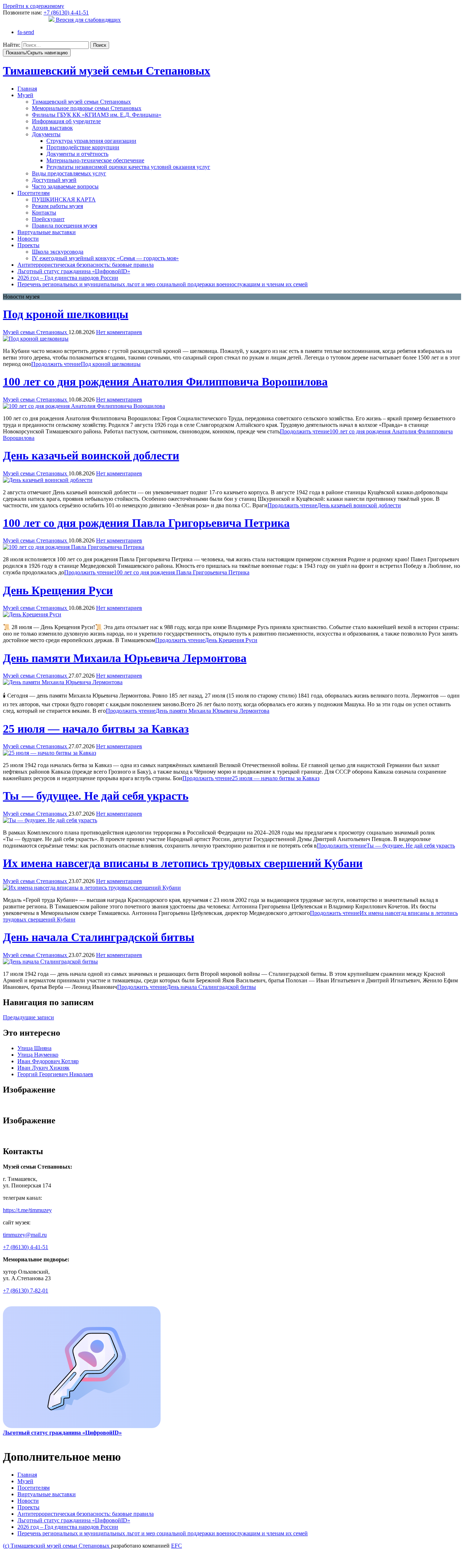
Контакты (44, 212)
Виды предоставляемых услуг (69, 173)
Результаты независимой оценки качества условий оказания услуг (128, 167)
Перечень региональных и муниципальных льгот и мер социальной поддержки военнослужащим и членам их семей (162, 284)
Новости (28, 239)
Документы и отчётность (77, 154)
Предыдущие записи (28, 1017)
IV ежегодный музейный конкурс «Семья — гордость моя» (105, 258)
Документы (46, 134)
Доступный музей (54, 180)
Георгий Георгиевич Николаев (55, 1074)
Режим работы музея (57, 206)
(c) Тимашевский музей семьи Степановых (57, 1546)
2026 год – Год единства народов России (67, 278)
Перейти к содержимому (33, 6)
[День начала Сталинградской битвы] (50, 961)
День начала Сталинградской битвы (98, 937)
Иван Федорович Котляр (48, 1061)
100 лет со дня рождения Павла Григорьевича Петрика (146, 522)
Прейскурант (48, 219)
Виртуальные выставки (46, 232)
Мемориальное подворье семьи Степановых (86, 108)
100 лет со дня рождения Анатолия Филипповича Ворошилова (165, 381)
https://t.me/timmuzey (27, 1210)
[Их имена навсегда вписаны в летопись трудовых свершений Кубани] (92, 888)
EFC (176, 1546)
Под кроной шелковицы (65, 314)
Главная (27, 89)
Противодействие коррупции (82, 147)
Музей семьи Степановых (36, 332)
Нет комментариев (119, 332)
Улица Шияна (34, 1048)
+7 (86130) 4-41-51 (66, 12)
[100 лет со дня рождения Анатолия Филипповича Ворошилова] (84, 406)
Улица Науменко (37, 1055)
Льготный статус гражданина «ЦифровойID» (73, 271)
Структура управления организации (91, 141)
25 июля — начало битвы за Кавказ (96, 728)
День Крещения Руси (58, 590)
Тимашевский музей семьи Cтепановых (106, 70)
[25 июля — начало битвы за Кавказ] (49, 753)
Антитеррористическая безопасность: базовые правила (85, 265)
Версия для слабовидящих (87, 20)
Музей (25, 95)
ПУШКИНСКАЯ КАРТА (64, 199)
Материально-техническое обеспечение (95, 160)
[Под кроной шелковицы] (36, 339)
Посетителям (33, 193)
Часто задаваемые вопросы (65, 186)
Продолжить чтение (86, 364)
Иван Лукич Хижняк (43, 1068)
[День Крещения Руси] (32, 614)
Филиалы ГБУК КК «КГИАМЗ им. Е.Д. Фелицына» (96, 115)
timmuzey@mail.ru (25, 1235)
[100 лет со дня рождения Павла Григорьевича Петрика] (73, 547)
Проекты (28, 245)
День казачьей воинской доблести (91, 455)
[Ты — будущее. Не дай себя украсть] (50, 820)
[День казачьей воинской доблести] (47, 480)
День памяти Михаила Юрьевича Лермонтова (124, 658)
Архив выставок (52, 128)
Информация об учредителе (66, 121)
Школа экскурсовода (57, 252)
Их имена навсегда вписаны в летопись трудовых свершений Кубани (182, 863)
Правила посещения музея (64, 225)
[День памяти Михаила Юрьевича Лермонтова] (63, 682)
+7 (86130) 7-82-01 (25, 1290)
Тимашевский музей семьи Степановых (81, 102)
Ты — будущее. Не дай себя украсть (95, 795)
